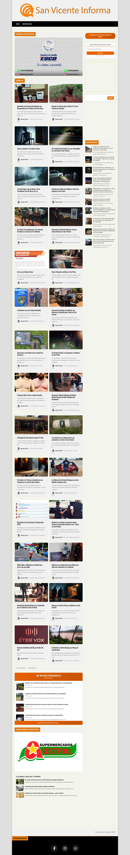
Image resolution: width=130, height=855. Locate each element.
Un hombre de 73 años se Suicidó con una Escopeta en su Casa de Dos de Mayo (30, 481)
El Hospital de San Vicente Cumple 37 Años (30, 437)
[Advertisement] (28, 814)
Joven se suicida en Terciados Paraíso (28, 148)
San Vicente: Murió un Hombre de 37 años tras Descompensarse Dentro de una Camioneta (104, 241)
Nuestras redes (27, 24)
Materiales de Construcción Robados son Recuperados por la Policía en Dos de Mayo (30, 107)
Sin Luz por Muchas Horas (25, 272)
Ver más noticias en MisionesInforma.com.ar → (48, 722)
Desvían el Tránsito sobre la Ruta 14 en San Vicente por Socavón (65, 107)
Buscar (111, 98)
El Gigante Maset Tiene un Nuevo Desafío (29, 395)
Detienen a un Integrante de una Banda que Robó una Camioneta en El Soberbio (65, 566)
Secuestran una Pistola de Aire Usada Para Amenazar (30, 354)
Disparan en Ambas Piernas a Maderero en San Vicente (66, 606)
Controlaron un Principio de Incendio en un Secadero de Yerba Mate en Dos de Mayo (104, 220)
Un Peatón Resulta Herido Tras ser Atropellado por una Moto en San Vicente (66, 149)
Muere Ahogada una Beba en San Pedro (64, 272)
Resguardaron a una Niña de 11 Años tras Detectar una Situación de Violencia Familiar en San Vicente (104, 190)
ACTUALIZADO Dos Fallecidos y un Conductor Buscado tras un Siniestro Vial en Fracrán (104, 169)
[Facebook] (54, 848)
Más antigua (31, 668)
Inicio (17, 24)
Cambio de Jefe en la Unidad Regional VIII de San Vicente (101, 200)
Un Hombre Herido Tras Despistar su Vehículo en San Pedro (66, 354)
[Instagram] (65, 848)
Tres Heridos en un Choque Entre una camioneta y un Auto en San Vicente (63, 438)
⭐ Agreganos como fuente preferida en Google (100, 35)
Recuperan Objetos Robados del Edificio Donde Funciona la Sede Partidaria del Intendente (64, 397)
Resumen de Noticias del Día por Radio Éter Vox (30, 648)
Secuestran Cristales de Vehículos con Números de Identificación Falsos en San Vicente (64, 312)
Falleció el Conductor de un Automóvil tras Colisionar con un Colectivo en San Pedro (103, 148)
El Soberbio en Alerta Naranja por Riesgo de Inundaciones (65, 648)
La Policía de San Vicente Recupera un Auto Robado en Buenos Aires (65, 481)
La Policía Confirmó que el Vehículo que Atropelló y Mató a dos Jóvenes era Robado (104, 158)
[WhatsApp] (75, 848)
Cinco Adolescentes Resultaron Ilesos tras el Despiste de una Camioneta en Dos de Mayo (102, 179)
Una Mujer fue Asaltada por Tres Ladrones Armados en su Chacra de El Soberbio (30, 230)
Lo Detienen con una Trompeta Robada (29, 310)
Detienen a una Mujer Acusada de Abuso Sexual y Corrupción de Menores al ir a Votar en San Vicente (65, 524)
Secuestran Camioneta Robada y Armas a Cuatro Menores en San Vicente (64, 230)
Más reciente (21, 668)
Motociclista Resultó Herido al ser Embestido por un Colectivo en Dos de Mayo (30, 606)
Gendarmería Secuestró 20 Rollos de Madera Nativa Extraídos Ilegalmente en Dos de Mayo (104, 230)
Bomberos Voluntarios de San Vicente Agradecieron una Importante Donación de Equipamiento (104, 209)
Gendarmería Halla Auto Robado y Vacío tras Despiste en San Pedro (65, 190)
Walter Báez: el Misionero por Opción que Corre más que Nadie (29, 566)
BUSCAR (100, 53)
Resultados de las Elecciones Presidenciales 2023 (30, 523)
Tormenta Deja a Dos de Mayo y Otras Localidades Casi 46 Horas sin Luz (28, 190)
